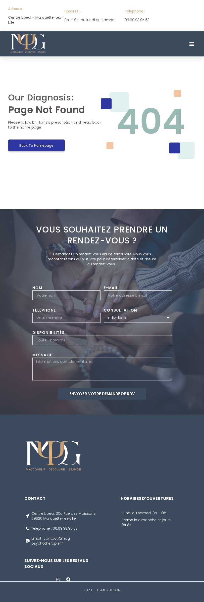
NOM (37, 287)
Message (42, 355)
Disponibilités (48, 332)
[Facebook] (68, 579)
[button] (192, 44)
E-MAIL (111, 287)
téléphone (44, 310)
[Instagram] (58, 579)
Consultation (120, 310)
